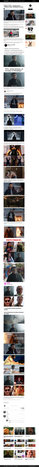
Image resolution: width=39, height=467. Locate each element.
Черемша (26, 47)
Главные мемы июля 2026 (7, 448)
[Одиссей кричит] (30, 16)
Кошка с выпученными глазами (29, 26)
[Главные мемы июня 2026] (19, 443)
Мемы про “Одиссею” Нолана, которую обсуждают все (18, 436)
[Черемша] (30, 44)
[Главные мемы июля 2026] (9, 443)
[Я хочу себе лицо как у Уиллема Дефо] (30, 454)
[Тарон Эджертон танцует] (30, 37)
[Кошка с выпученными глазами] (30, 23)
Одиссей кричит (27, 19)
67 (25, 33)
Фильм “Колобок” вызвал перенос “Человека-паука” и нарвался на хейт (9, 437)
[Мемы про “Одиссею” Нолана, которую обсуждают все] (19, 431)
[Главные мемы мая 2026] (30, 443)
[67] (30, 30)
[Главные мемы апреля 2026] (19, 454)
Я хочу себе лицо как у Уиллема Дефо (30, 459)
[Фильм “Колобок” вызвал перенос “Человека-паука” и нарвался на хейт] (9, 431)
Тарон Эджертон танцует (28, 40)
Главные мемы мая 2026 (28, 448)
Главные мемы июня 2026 (18, 448)
